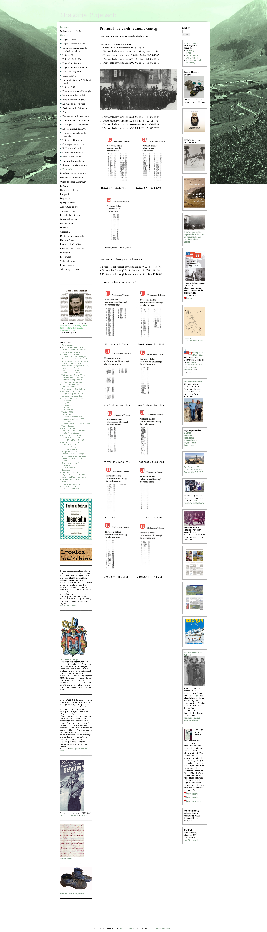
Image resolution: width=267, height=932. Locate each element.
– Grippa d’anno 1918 (68, 451)
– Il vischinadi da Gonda (70, 461)
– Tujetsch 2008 (66, 412)
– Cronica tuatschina (68, 449)
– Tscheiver (65, 407)
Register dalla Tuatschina (72, 248)
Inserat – (198, 718)
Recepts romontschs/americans (74, 349)
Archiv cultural (192, 58)
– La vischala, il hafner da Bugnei (73, 456)
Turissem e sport (68, 211)
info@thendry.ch (191, 840)
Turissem (84, 815)
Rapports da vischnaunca (74, 165)
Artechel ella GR (191, 720)
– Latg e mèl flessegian (69, 447)
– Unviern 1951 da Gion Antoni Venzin (75, 359)
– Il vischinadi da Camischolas (72, 370)
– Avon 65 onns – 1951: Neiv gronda (74, 356)
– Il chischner (65, 400)
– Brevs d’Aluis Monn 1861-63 (72, 440)
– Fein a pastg (65, 421)
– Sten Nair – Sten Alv (69, 486)
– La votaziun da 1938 (69, 444)
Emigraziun (65, 194)
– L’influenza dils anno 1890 (71, 458)
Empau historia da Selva (74, 99)
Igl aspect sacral (67, 202)
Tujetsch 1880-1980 (71, 59)
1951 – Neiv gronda (71, 71)
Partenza (64, 27)
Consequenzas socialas (73, 144)
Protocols (67, 169)
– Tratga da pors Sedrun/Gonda (73, 375)
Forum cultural (192, 55)
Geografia (65, 231)
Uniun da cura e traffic (69, 815)
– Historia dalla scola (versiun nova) (74, 366)
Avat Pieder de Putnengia (74, 108)
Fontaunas (65, 252)
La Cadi (64, 186)
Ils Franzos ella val (71, 148)
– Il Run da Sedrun (67, 467)
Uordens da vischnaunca (72, 177)
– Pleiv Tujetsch (66, 414)
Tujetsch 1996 (69, 76)
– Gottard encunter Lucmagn (72, 454)
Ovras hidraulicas (68, 219)
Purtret (66, 112)
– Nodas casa (65, 470)
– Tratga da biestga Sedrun (71, 379)
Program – (189, 718)
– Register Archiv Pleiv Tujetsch (73, 474)
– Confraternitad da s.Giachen (72, 430)
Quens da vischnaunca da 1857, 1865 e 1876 (74, 49)
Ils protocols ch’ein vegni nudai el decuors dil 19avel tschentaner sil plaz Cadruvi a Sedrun (194, 237)
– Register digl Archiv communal (73, 477)
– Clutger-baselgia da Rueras (71, 393)
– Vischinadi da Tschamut (70, 437)
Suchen (186, 28)
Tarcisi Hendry (192, 43)
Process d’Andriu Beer (71, 244)
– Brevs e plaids (66, 410)
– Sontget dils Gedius (68, 405)
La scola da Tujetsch (70, 215)
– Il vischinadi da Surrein (70, 373)
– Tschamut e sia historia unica (72, 354)
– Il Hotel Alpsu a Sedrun (70, 433)
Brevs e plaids (66, 858)
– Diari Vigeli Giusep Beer (70, 391)
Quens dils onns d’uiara (73, 161)
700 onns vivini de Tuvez (72, 31)
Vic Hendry (190, 62)
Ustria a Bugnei (67, 240)
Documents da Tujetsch (73, 103)
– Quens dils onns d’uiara (70, 363)
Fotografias (65, 256)
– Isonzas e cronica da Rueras (72, 396)
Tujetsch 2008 (69, 87)
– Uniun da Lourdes (68, 428)
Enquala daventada (71, 156)
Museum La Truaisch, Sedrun (72, 893)
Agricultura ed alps (69, 206)
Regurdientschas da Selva (74, 95)
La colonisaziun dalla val (74, 128)
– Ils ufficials (65, 465)
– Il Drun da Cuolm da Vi (70, 488)
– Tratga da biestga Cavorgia (71, 377)
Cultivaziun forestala (72, 152)
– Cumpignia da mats (68, 386)
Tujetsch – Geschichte (73, 140)
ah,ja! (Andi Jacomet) (164, 928)
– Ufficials (64, 481)
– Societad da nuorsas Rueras (72, 382)
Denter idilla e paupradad (72, 236)
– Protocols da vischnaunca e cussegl (75, 423)
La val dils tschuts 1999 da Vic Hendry (77, 81)
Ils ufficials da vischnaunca (73, 173)
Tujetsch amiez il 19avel (74, 43)
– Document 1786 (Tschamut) (72, 435)
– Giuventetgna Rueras (69, 384)
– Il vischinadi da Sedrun (70, 368)
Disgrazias (65, 198)
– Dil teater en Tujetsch (69, 442)
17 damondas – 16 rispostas (75, 120)
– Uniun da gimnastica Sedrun (72, 389)
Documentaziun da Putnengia (76, 91)
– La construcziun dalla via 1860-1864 (75, 361)
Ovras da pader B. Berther (73, 181)
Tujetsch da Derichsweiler (75, 67)
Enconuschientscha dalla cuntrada (74, 134)
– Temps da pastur (67, 426)
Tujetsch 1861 (69, 55)
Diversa (64, 227)
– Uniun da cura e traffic (70, 463)
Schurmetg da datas (69, 269)
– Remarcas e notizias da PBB (72, 419)
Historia (64, 35)
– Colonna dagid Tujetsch (70, 479)
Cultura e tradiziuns (69, 190)
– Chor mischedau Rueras (71, 472)
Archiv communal (193, 60)
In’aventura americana (70, 352)
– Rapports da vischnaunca (71, 417)
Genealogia (191, 50)
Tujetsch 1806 (69, 39)
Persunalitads (66, 223)
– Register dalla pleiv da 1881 (72, 398)
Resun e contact (67, 265)
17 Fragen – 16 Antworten (75, 124)
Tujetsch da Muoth (71, 63)
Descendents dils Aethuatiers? (76, 116)
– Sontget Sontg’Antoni (69, 403)
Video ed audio (67, 261)
